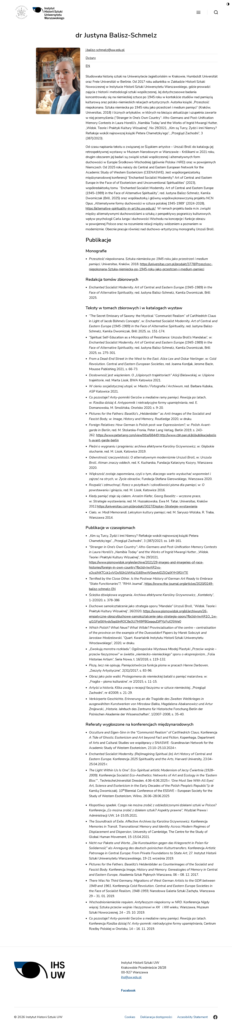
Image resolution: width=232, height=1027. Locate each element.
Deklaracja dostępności (156, 1017)
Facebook (128, 990)
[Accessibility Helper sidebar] (228, 4)
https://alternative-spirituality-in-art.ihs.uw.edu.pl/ (121, 208)
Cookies (130, 1017)
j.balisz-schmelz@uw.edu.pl (105, 50)
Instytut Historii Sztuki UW (44, 1017)
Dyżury (91, 58)
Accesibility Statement (192, 1017)
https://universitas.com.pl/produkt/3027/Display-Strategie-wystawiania (147, 506)
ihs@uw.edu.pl (131, 977)
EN (88, 66)
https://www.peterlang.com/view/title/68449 (128, 435)
